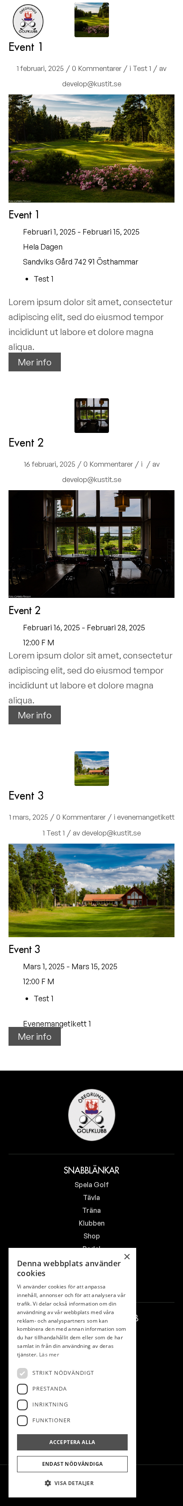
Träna (91, 1210)
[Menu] (162, 21)
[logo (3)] (28, 21)
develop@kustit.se (91, 83)
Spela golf (91, 1184)
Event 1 (26, 47)
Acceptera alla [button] (72, 1442)
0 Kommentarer (96, 68)
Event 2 (26, 442)
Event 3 (26, 795)
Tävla (91, 1197)
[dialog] (72, 1372)
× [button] (126, 1257)
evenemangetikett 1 (57, 1023)
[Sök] (140, 21)
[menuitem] (140, 21)
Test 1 (142, 68)
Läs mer (49, 1354)
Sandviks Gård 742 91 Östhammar (80, 261)
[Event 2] (91, 415)
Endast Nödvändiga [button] (72, 1464)
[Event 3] (91, 768)
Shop (91, 1236)
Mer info (34, 362)
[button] (72, 1483)
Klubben (92, 1223)
